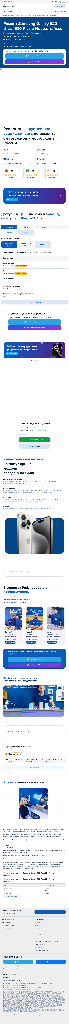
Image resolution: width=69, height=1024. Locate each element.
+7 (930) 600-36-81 (60, 11)
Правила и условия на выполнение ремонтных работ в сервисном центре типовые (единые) (28, 983)
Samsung (31, 15)
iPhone (43, 227)
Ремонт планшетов (8, 926)
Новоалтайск (8, 1)
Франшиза (37, 932)
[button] (39, 252)
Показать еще (34, 767)
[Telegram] (52, 2)
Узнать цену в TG (35, 659)
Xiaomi (59, 227)
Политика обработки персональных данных (15, 985)
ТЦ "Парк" (9, 11)
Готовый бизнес (39, 935)
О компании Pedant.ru (41, 919)
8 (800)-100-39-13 (38, 836)
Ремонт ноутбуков (7, 929)
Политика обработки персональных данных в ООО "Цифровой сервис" (22, 987)
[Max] (60, 2)
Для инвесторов (39, 944)
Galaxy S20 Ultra (9, 244)
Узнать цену (60, 6)
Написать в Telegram (36, 56)
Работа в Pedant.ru (40, 947)
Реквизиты (37, 929)
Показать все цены (34, 302)
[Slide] (31, 360)
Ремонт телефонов (21, 15)
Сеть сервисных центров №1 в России (46, 941)
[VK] (56, 2)
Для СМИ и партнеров (41, 922)
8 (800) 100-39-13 (12, 957)
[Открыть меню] (64, 1)
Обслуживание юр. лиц (41, 950)
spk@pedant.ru (20, 966)
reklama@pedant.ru (17, 969)
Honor (26, 227)
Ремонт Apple (6, 922)
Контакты (37, 926)
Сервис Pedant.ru (8, 15)
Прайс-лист (37, 938)
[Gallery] (23, 434)
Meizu (9, 232)
